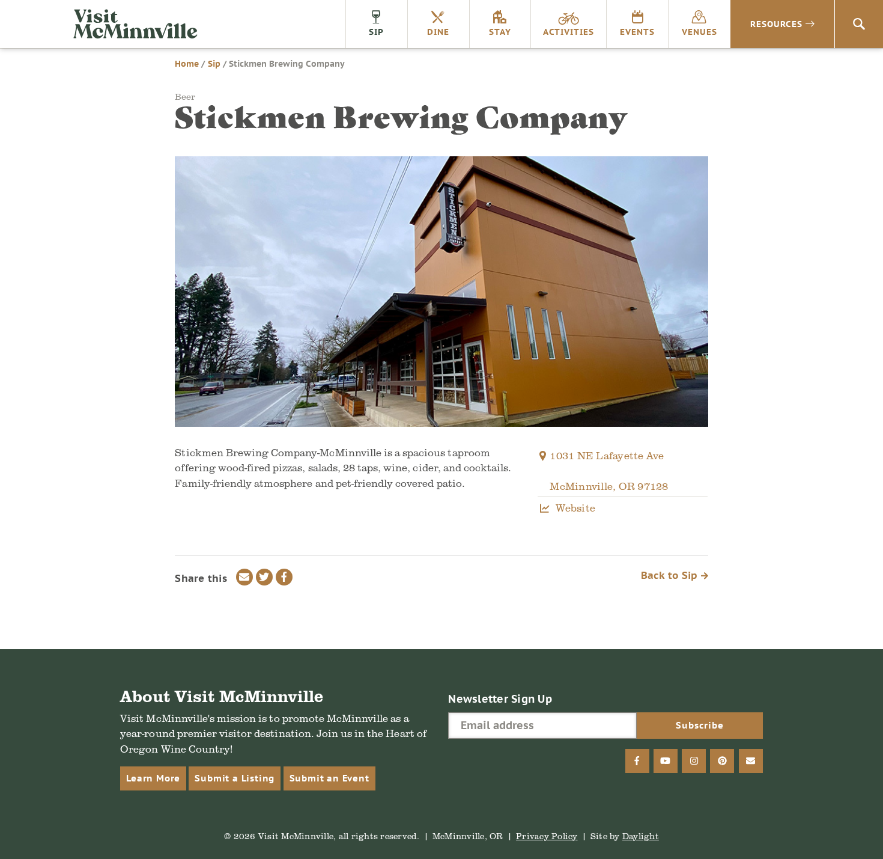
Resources (776, 24)
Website (575, 508)
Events (637, 31)
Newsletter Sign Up (500, 699)
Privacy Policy (547, 836)
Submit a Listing (235, 778)
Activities (568, 31)
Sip (376, 31)
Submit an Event (329, 778)
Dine (438, 31)
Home (187, 63)
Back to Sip (671, 575)
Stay (500, 31)
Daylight (640, 836)
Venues (699, 31)
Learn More (153, 778)
